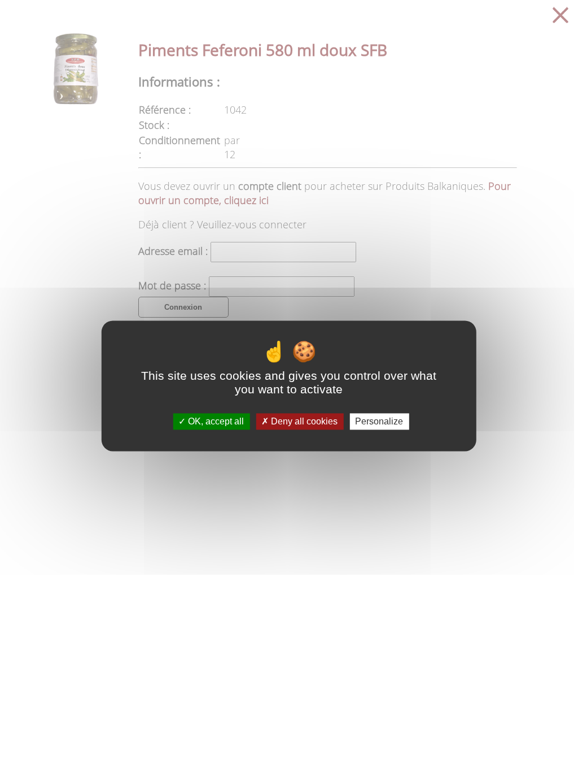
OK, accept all (215, 421)
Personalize (379, 421)
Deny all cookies (303, 421)
